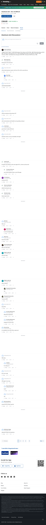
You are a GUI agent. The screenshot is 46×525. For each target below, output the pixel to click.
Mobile (2, 485)
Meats (28, 4)
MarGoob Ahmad (7, 401)
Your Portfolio (3, 488)
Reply (4, 56)
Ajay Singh (8, 75)
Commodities (4, 4)
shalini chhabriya (7, 49)
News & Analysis (15, 27)
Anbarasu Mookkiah (8, 185)
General (3, 27)
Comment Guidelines (5, 46)
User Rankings (17, 30)
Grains (36, 4)
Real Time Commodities (13, 4)
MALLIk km (6, 236)
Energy (32, 4)
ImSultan (8, 362)
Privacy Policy (13, 517)
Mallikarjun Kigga (7, 429)
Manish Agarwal (7, 59)
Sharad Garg (6, 327)
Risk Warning (20, 517)
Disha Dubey (8, 228)
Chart (8, 27)
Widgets (2, 490)
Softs (24, 4)
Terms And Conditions (5, 517)
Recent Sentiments (10, 30)
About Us (26, 483)
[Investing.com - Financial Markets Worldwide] (7, 1)
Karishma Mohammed (10, 311)
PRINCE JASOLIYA (7, 252)
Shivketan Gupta (7, 193)
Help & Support (27, 488)
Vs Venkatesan (7, 177)
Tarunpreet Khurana (10, 169)
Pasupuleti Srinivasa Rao (11, 288)
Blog (2, 483)
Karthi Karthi (6, 161)
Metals (20, 4)
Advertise (26, 485)
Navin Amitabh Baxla (8, 244)
